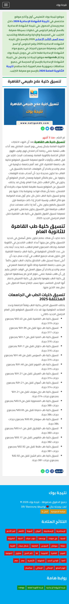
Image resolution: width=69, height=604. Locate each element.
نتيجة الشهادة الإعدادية (55, 587)
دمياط (63, 546)
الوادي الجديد (52, 560)
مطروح (18, 553)
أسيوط (29, 531)
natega (21, 587)
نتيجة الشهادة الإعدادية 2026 (31, 21)
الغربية (12, 546)
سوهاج (54, 546)
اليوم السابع (60, 568)
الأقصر (21, 531)
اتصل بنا (45, 511)
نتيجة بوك (61, 4)
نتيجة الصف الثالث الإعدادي (49, 39)
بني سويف (52, 538)
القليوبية (44, 553)
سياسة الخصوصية (58, 511)
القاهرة (54, 553)
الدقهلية (11, 538)
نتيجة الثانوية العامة (35, 587)
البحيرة (62, 538)
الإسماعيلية (48, 531)
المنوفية (9, 553)
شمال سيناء (23, 546)
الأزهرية (31, 560)
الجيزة (20, 538)
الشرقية (35, 546)
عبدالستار (28, 568)
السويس (44, 546)
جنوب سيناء (30, 538)
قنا (37, 553)
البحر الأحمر (11, 531)
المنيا (63, 560)
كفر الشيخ (28, 553)
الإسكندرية (60, 531)
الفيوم (62, 553)
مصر (22, 560)
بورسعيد (42, 538)
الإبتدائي (49, 568)
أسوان (38, 531)
